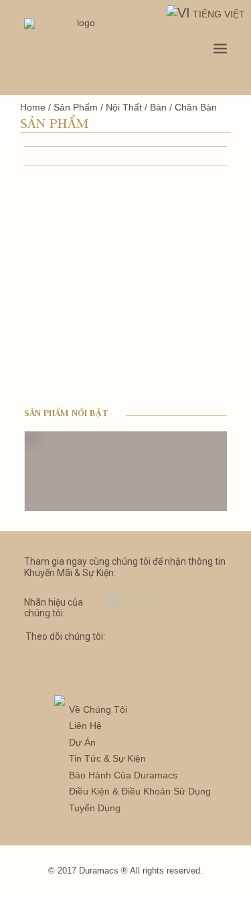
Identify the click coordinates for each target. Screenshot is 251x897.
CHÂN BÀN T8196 (159, 368)
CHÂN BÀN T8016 (54, 259)
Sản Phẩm (76, 107)
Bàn (158, 107)
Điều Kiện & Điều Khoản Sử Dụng (140, 791)
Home (33, 107)
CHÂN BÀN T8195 (54, 368)
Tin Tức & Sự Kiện (107, 758)
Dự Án (82, 742)
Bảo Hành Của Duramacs (123, 775)
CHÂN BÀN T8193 (159, 259)
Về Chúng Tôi (98, 709)
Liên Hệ (85, 725)
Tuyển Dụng (94, 808)
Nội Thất (124, 107)
